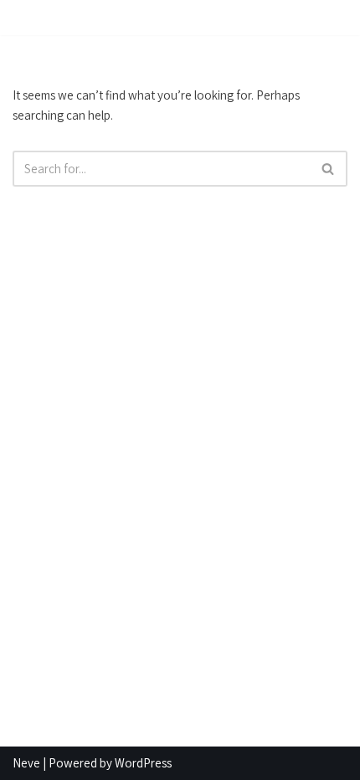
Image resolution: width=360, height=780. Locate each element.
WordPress (143, 763)
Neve (26, 763)
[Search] (328, 169)
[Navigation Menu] (327, 17)
